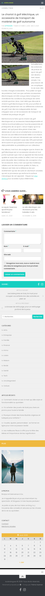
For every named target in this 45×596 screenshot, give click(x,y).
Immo (6, 350)
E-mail (26, 246)
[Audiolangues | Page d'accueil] (9, 3)
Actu (5, 330)
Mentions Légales (9, 526)
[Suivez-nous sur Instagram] (42, 284)
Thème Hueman (37, 585)
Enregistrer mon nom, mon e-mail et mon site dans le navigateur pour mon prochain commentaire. (21, 266)
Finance (7, 345)
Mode (6, 365)
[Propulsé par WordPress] (20, 584)
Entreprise (8, 335)
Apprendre (9, 26)
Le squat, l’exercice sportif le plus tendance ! (9, 209)
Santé (6, 370)
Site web (7, 254)
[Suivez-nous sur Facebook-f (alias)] (38, 284)
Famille (6, 340)
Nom (6, 246)
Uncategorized (10, 381)
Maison (6, 360)
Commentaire (10, 231)
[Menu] (42, 3)
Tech (11, 8)
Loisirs (5, 8)
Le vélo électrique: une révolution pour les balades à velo (31, 209)
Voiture (6, 386)
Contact (5, 524)
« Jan (21, 562)
